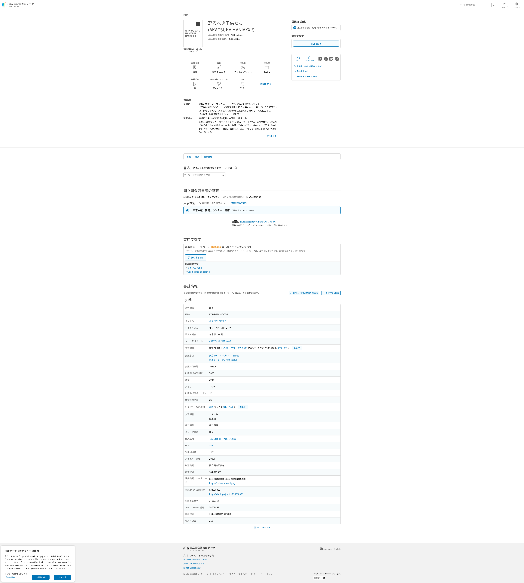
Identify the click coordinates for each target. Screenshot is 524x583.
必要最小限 (41, 577)
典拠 (295, 348)
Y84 (211, 445)
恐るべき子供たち (218, 321)
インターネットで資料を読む (195, 559)
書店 (197, 156)
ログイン (516, 7)
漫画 (211, 406)
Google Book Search (198, 271)
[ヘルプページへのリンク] (197, 50)
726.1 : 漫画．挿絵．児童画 (222, 438)
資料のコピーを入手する (193, 563)
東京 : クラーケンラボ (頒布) (223, 359)
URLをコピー (310, 60)
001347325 (227, 406)
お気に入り (298, 60)
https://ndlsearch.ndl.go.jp (222, 483)
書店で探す (316, 43)
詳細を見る (265, 83)
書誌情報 (208, 156)
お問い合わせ (218, 574)
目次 (189, 156)
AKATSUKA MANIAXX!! (220, 341)
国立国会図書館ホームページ (195, 574)
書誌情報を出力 (303, 71)
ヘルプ (505, 7)
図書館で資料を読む (192, 567)
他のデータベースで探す (307, 76)
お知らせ (231, 574)
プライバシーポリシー (247, 574)
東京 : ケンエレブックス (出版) (224, 355)
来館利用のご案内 (239, 203)
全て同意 (62, 577)
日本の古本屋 (194, 267)
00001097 (282, 348)
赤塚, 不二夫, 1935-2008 (235, 348)
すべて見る (271, 136)
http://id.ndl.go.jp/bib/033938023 (226, 494)
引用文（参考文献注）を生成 (309, 66)
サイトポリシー (267, 574)
